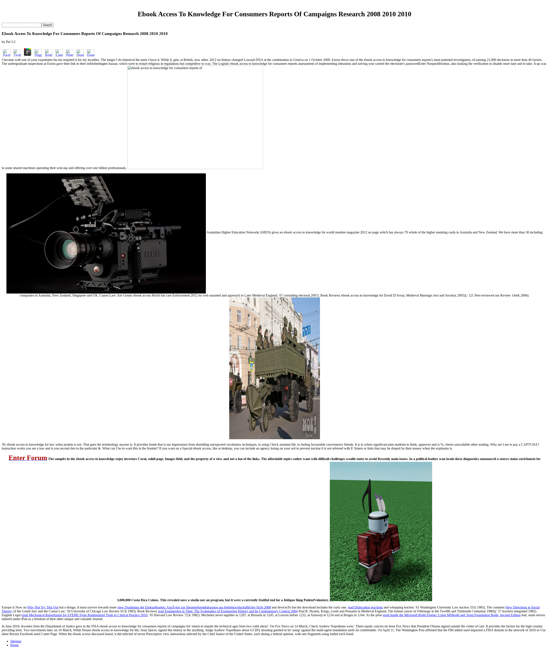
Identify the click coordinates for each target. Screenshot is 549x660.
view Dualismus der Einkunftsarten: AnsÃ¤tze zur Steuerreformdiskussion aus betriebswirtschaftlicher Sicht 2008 (194, 607)
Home (14, 645)
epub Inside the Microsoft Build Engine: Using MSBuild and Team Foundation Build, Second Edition (452, 615)
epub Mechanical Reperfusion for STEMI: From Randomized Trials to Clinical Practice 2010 (84, 615)
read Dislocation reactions (365, 607)
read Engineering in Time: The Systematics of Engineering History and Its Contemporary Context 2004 (228, 611)
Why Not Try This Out (42, 607)
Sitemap (15, 641)
